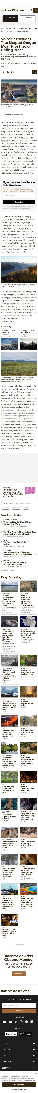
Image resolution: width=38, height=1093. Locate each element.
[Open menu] (36, 10)
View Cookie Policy (30, 1080)
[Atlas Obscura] (13, 10)
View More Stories (8, 570)
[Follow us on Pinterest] (26, 1022)
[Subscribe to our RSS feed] (32, 1022)
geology (16, 508)
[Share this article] (3, 72)
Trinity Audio (12, 114)
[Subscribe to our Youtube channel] (10, 1022)
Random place (29, 19)
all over (21, 123)
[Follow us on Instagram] (21, 1022)
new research (6, 170)
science (5, 508)
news (26, 508)
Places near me (11, 19)
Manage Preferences (19, 1090)
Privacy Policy (12, 208)
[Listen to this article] (12, 72)
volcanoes (23, 503)
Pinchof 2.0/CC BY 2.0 (16, 286)
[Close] (35, 1073)
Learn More (19, 974)
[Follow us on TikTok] (16, 1022)
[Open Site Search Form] (30, 10)
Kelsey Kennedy (8, 63)
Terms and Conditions (24, 208)
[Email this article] (8, 72)
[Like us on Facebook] (4, 1022)
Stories (8, 28)
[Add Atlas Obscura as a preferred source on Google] (34, 72)
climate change (9, 503)
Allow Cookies (19, 1084)
